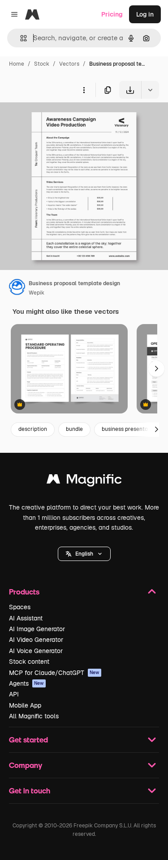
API (14, 694)
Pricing (112, 14)
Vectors (69, 63)
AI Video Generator (36, 640)
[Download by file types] (150, 90)
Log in (145, 14)
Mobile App (25, 705)
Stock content (29, 662)
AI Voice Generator (36, 651)
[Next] (156, 368)
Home (16, 63)
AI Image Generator (37, 629)
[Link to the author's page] (17, 288)
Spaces (19, 607)
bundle (74, 429)
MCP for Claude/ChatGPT (54, 673)
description (32, 429)
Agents (26, 683)
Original (57, 119)
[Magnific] (84, 481)
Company (25, 765)
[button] (84, 554)
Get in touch (29, 790)
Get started (28, 739)
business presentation (130, 429)
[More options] (84, 90)
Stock (41, 63)
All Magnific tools (34, 716)
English (84, 553)
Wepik (36, 292)
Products (24, 591)
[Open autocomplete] (20, 38)
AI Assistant (26, 618)
